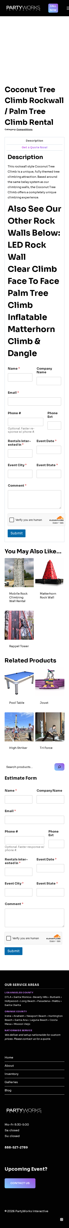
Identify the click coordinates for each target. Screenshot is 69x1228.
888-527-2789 (16, 1147)
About (9, 1065)
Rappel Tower (19, 646)
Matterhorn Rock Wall (48, 595)
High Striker (18, 748)
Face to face (33, 281)
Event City (17, 465)
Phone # (14, 413)
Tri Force (46, 748)
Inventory (11, 1074)
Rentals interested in (19, 442)
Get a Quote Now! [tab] (34, 147)
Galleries (11, 1082)
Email (13, 392)
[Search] (59, 767)
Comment (17, 485)
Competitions (24, 129)
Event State (47, 465)
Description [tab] (34, 140)
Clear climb (32, 269)
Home (9, 1057)
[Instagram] (61, 1219)
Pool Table (16, 702)
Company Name (44, 370)
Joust (44, 702)
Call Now (53, 8)
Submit (17, 533)
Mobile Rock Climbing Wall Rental (18, 597)
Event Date (47, 441)
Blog (8, 1090)
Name (14, 368)
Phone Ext (53, 415)
